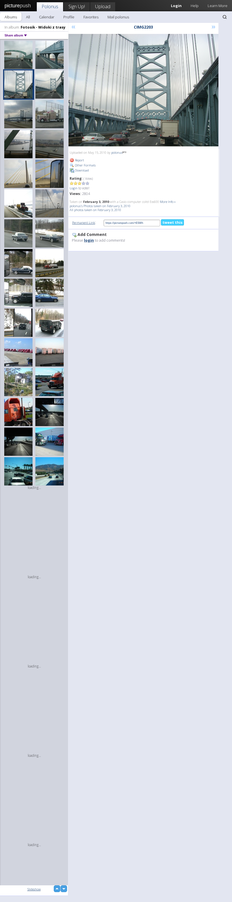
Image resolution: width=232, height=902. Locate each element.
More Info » (168, 202)
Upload (102, 6)
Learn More (217, 5)
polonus (116, 152)
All (28, 16)
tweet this (172, 222)
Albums (11, 16)
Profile (68, 16)
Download (81, 170)
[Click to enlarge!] (143, 90)
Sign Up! (76, 6)
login (89, 240)
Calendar (46, 16)
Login (74, 188)
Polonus (50, 6)
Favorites (90, 16)
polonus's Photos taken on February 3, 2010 (100, 206)
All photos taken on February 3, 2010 (95, 210)
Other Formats (85, 165)
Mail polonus (118, 16)
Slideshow (34, 889)
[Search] (224, 16)
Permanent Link (83, 222)
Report (79, 160)
